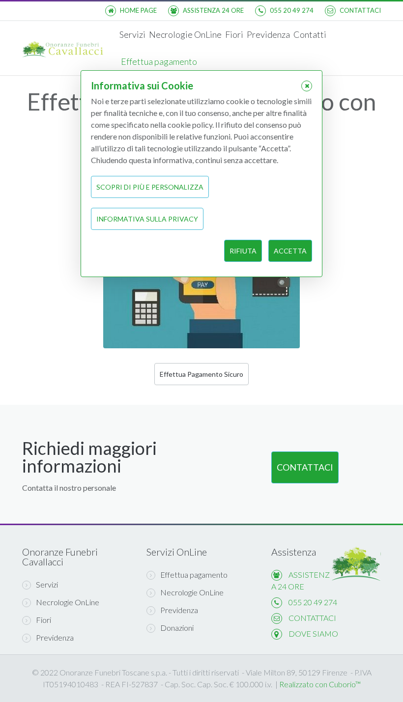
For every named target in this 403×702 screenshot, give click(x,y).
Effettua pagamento (159, 61)
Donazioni (177, 627)
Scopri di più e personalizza (149, 187)
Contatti (309, 34)
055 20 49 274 (312, 602)
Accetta (290, 251)
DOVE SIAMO (313, 633)
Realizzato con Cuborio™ (320, 684)
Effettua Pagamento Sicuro (201, 374)
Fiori (234, 34)
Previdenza (268, 34)
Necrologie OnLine (185, 34)
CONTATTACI (312, 617)
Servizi (132, 34)
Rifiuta (243, 251)
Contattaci (305, 467)
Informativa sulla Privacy (147, 219)
